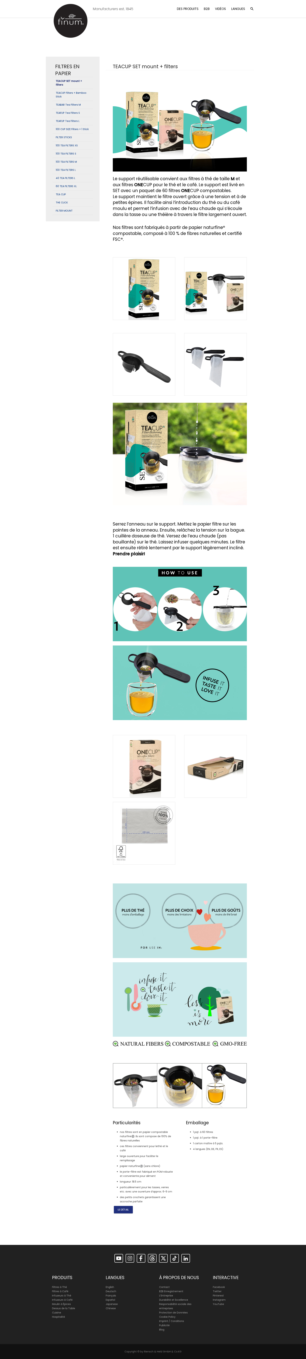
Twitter (217, 1291)
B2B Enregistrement (171, 1291)
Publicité (164, 1325)
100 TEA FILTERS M (66, 162)
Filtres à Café (60, 1291)
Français (111, 1295)
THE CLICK (62, 202)
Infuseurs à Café (62, 1300)
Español (110, 1300)
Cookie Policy (167, 1317)
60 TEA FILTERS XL (66, 186)
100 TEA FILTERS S (66, 153)
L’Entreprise (166, 1295)
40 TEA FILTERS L (65, 178)
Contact (164, 1287)
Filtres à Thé (59, 1287)
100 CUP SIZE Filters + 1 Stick (72, 129)
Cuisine (56, 1312)
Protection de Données (173, 1312)
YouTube (218, 1304)
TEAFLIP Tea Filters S (68, 113)
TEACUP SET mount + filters (69, 82)
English (110, 1287)
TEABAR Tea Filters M (68, 104)
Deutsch (111, 1291)
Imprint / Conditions (171, 1321)
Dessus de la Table (63, 1308)
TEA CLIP (61, 194)
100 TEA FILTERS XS (67, 145)
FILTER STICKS (64, 137)
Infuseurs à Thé (61, 1295)
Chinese (111, 1308)
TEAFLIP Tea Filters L (68, 121)
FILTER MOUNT (64, 210)
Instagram (219, 1300)
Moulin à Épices (61, 1304)
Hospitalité (58, 1317)
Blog (161, 1329)
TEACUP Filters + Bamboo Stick (71, 94)
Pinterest (218, 1295)
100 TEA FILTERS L (66, 170)
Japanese (112, 1304)
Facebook (219, 1287)
